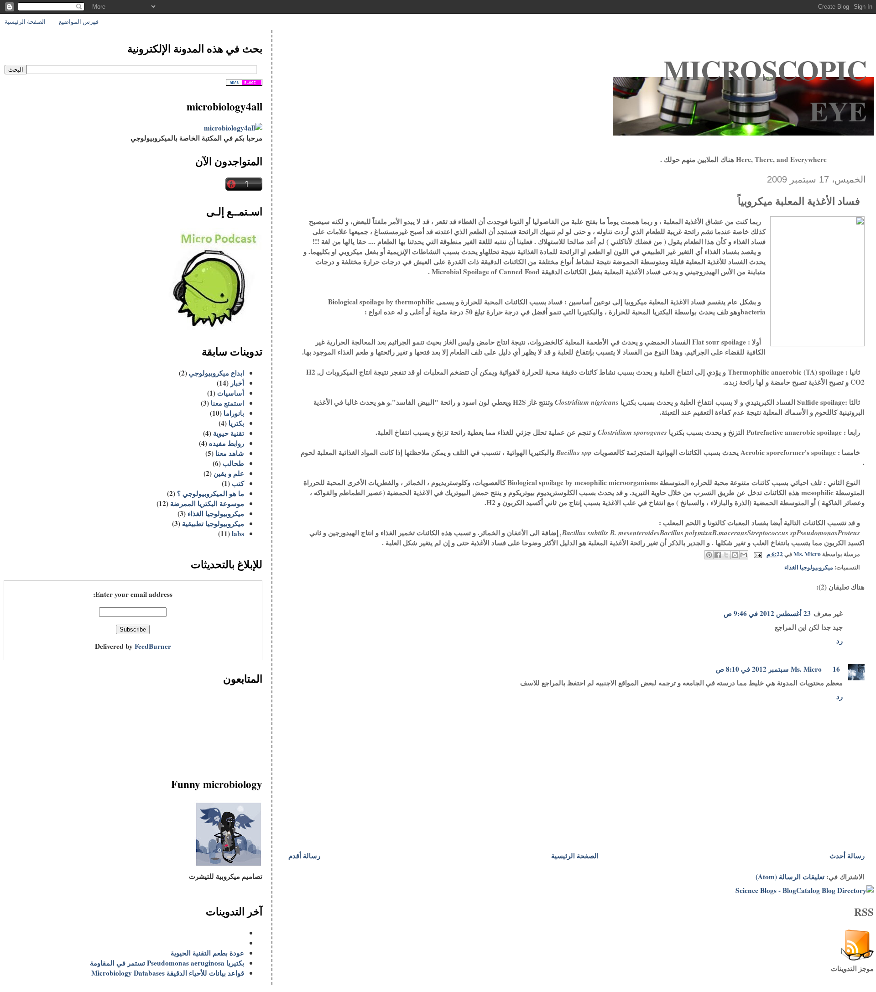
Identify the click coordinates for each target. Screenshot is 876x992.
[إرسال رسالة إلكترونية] (758, 554)
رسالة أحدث (847, 856)
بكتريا (236, 423)
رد (839, 641)
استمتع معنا (227, 403)
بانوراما (234, 413)
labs (238, 533)
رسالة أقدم (304, 856)
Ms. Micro (806, 669)
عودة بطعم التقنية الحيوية (207, 953)
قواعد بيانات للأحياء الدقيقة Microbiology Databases (167, 973)
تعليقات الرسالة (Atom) (790, 877)
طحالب (233, 463)
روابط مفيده (226, 443)
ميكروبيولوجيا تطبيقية (213, 523)
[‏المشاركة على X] (726, 554)
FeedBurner (153, 646)
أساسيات (230, 393)
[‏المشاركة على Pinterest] (709, 554)
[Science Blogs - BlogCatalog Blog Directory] (804, 890)
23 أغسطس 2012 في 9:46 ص (767, 613)
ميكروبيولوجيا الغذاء (808, 567)
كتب (238, 483)
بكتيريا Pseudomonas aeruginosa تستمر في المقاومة (167, 963)
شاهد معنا (229, 453)
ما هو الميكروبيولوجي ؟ (210, 493)
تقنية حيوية (228, 433)
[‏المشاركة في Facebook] (717, 554)
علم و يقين (229, 473)
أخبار (237, 383)
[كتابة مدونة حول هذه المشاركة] (735, 554)
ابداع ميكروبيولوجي (216, 373)
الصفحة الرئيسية (25, 21)
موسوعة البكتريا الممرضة (207, 503)
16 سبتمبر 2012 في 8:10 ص (778, 669)
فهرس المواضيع (79, 21)
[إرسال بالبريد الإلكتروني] (743, 554)
